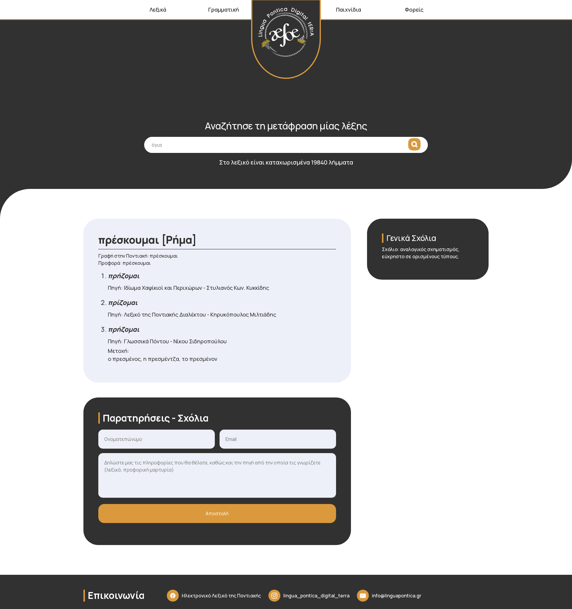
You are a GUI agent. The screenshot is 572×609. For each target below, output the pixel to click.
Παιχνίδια (348, 9)
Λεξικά (158, 9)
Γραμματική (223, 9)
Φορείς (414, 9)
